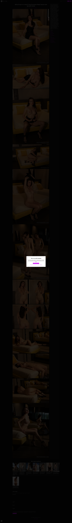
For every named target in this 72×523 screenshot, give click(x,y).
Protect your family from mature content (36, 264)
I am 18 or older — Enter (36, 263)
